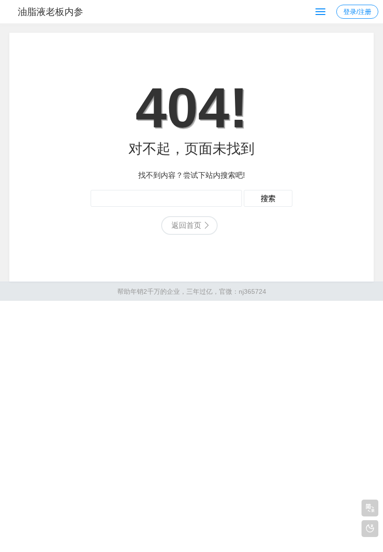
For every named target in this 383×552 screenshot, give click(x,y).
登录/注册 (357, 11)
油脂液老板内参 (50, 12)
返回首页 (186, 225)
